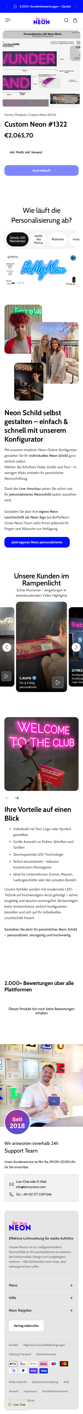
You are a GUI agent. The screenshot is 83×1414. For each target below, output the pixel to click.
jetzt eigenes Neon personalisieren (37, 542)
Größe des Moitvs (38, 239)
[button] (6, 647)
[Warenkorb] (75, 20)
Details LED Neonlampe (17, 239)
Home (8, 115)
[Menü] (8, 20)
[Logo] (41, 20)
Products (21, 115)
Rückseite (58, 239)
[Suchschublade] (66, 20)
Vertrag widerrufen (26, 1326)
